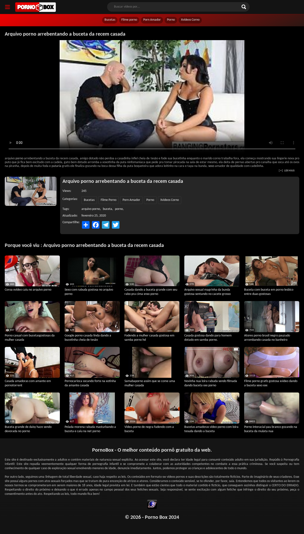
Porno (171, 20)
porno (19, 158)
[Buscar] (244, 7)
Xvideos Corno (190, 20)
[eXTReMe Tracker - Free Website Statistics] (152, 505)
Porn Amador (152, 20)
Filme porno (129, 20)
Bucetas (109, 20)
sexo (211, 166)
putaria (56, 166)
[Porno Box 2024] (35, 7)
